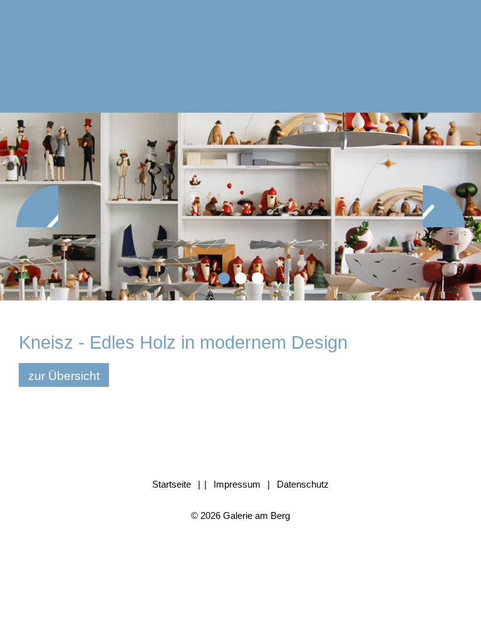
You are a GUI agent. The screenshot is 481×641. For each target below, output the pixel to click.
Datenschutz (303, 484)
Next (444, 206)
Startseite (171, 484)
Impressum (237, 484)
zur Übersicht (64, 375)
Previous (37, 206)
